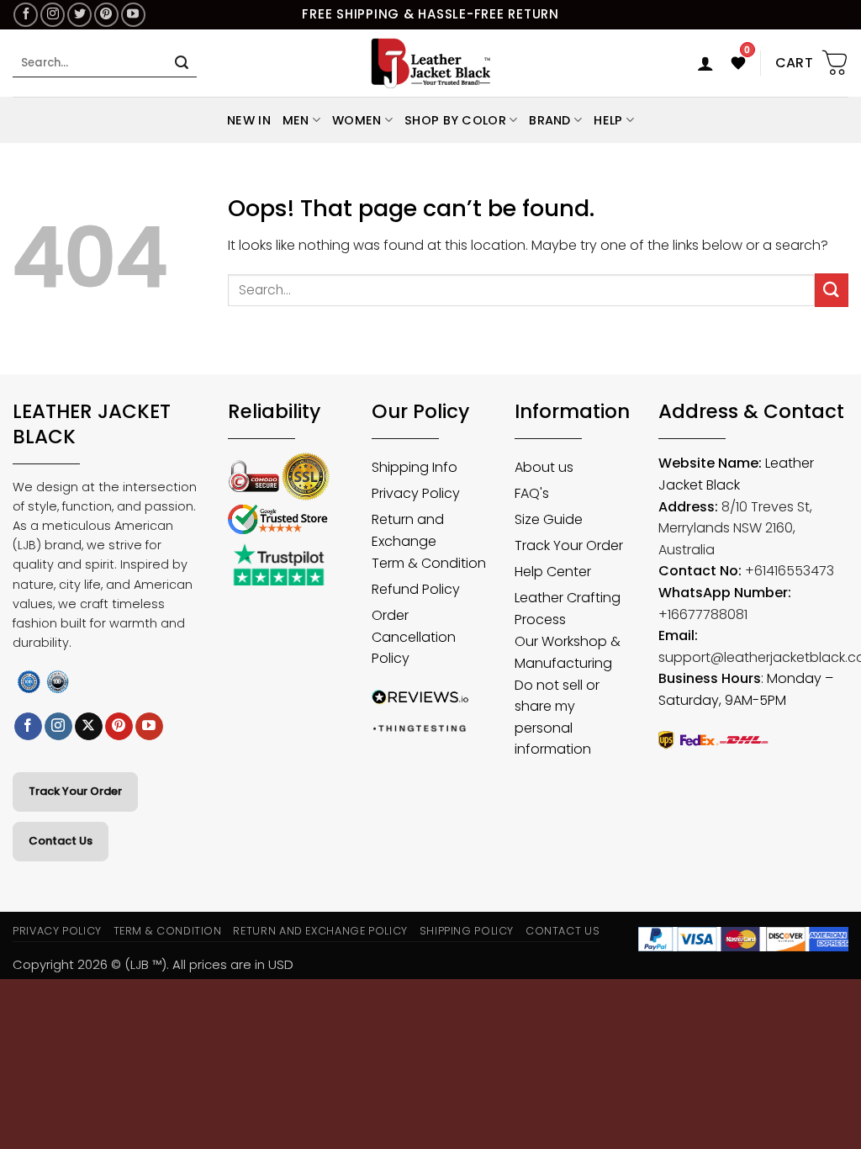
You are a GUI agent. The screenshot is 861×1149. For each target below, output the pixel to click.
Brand (549, 120)
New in (249, 120)
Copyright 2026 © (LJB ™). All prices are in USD (153, 964)
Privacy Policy (57, 931)
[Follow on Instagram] (52, 15)
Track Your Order (75, 791)
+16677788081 (702, 614)
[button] (705, 63)
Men (296, 120)
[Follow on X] (89, 726)
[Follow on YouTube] (133, 15)
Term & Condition (168, 931)
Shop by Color (455, 120)
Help (608, 120)
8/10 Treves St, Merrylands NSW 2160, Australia (735, 528)
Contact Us (60, 841)
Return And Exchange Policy (320, 931)
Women (356, 120)
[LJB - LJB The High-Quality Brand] (431, 63)
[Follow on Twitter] (79, 15)
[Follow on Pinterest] (106, 15)
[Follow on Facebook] (25, 15)
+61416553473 (789, 570)
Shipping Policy (467, 931)
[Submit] (181, 63)
